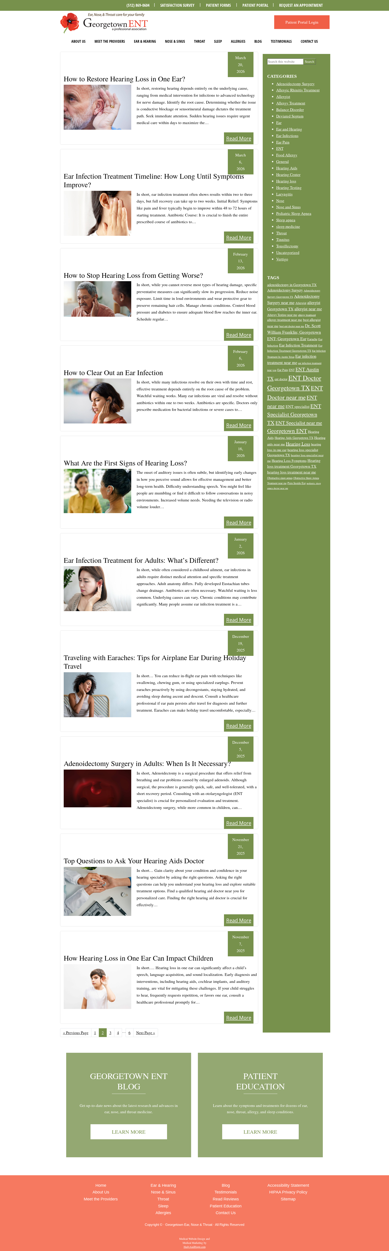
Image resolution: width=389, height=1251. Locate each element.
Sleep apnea (285, 220)
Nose (280, 200)
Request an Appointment (301, 5)
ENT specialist (298, 406)
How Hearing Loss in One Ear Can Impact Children (138, 958)
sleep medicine (288, 226)
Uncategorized (287, 252)
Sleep (218, 41)
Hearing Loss (298, 444)
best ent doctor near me (291, 326)
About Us (78, 41)
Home (100, 1185)
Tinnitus (282, 239)
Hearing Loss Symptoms (289, 460)
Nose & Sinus (175, 41)
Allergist (283, 96)
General (282, 161)
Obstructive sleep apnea (279, 478)
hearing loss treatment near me (291, 472)
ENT (279, 148)
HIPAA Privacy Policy (288, 1192)
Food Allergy (286, 155)
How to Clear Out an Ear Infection (113, 372)
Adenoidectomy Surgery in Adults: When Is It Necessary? (147, 763)
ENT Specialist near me (299, 422)
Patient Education (260, 1081)
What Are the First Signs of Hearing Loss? (125, 462)
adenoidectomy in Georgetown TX (292, 284)
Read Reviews (226, 1199)
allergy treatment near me (284, 319)
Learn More (128, 1131)
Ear (279, 122)
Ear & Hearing (145, 41)
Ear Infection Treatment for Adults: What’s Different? (141, 560)
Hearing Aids (286, 168)
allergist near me (308, 309)
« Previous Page (75, 1033)
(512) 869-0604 (138, 5)
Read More (238, 138)
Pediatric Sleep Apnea (293, 213)
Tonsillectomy (287, 246)
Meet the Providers (110, 41)
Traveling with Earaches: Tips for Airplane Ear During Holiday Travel (155, 661)
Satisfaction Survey (177, 5)
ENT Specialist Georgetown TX (294, 414)
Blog (258, 41)
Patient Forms (218, 5)
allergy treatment (307, 315)
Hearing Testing (289, 187)
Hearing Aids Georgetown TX (294, 438)
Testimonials (281, 41)
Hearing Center (288, 174)
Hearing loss (286, 181)
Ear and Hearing (289, 129)
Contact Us (309, 41)
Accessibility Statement (288, 1185)
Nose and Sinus (288, 206)
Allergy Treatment (290, 103)
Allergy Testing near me (282, 315)
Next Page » (145, 1033)
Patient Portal (255, 5)
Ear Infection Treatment (298, 345)
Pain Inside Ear (296, 483)
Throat (199, 41)
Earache (312, 339)
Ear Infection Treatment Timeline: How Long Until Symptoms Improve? (154, 180)
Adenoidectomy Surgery (295, 83)
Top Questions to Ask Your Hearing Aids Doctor (134, 860)
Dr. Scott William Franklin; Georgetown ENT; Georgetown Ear (294, 332)
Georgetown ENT (287, 430)
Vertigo (282, 259)
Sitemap (288, 1199)
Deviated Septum (289, 116)
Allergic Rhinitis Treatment (298, 90)
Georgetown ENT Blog (128, 1081)
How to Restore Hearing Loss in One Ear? (124, 78)
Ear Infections (287, 135)
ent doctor (281, 379)
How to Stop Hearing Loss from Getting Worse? (133, 275)
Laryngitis (284, 194)
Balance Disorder (290, 109)
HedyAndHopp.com (195, 1247)
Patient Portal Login (301, 22)
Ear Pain (282, 142)
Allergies (238, 41)
